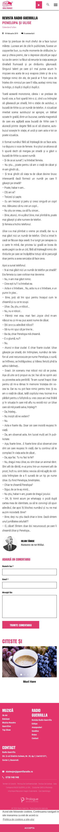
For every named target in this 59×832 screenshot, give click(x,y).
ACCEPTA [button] (29, 828)
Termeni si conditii (9, 784)
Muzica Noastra (9, 722)
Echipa (35, 723)
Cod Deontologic (44, 791)
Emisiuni (6, 719)
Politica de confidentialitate (27, 784)
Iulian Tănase (27, 540)
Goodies (35, 731)
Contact (35, 738)
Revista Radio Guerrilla (20, 17)
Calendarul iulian (9, 27)
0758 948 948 (12, 777)
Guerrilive (6, 726)
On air (5, 715)
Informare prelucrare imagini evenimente (22, 791)
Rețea (34, 734)
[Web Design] (29, 799)
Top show (6, 730)
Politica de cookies (45, 784)
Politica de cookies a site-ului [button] (18, 819)
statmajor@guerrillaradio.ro (19, 771)
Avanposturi (37, 727)
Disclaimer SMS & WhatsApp (42, 787)
